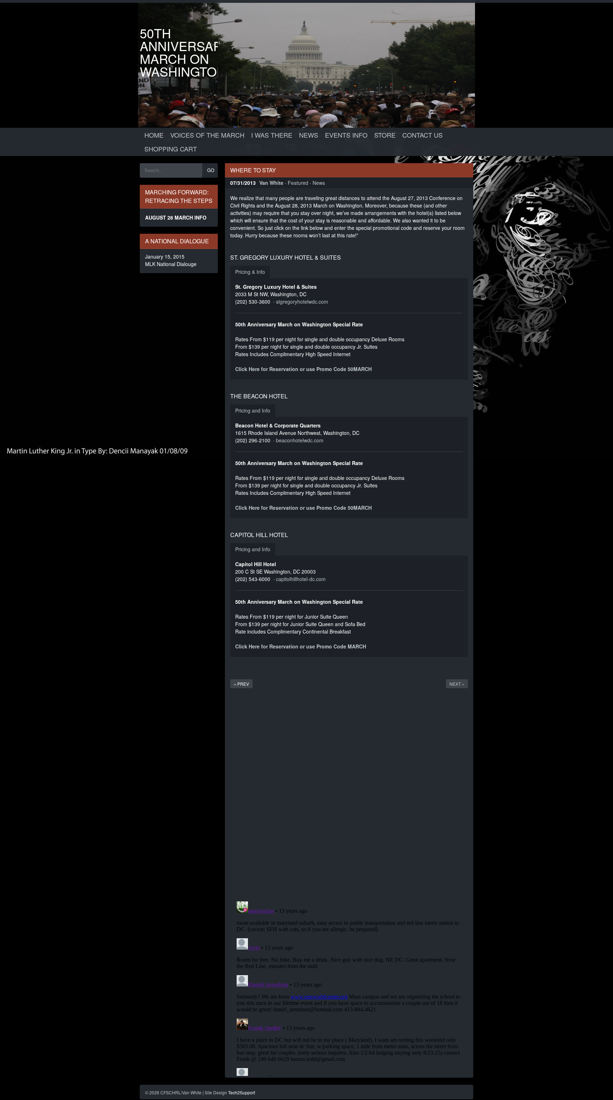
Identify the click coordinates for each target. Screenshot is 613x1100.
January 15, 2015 (171, 260)
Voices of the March (207, 134)
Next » (456, 684)
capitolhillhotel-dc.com (301, 578)
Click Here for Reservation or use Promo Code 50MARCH (303, 368)
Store (385, 134)
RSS (466, 1091)
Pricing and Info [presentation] (252, 410)
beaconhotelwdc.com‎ (300, 440)
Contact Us (422, 134)
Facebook (464, 135)
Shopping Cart (170, 148)
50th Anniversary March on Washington (185, 52)
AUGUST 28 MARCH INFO (175, 217)
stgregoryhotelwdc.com (302, 301)
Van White (271, 182)
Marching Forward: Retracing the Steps (178, 196)
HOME (154, 134)
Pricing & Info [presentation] (250, 271)
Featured (298, 182)
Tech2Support (241, 1092)
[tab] (250, 272)
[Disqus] (349, 781)
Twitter (452, 135)
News (308, 134)
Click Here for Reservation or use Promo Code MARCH (300, 646)
